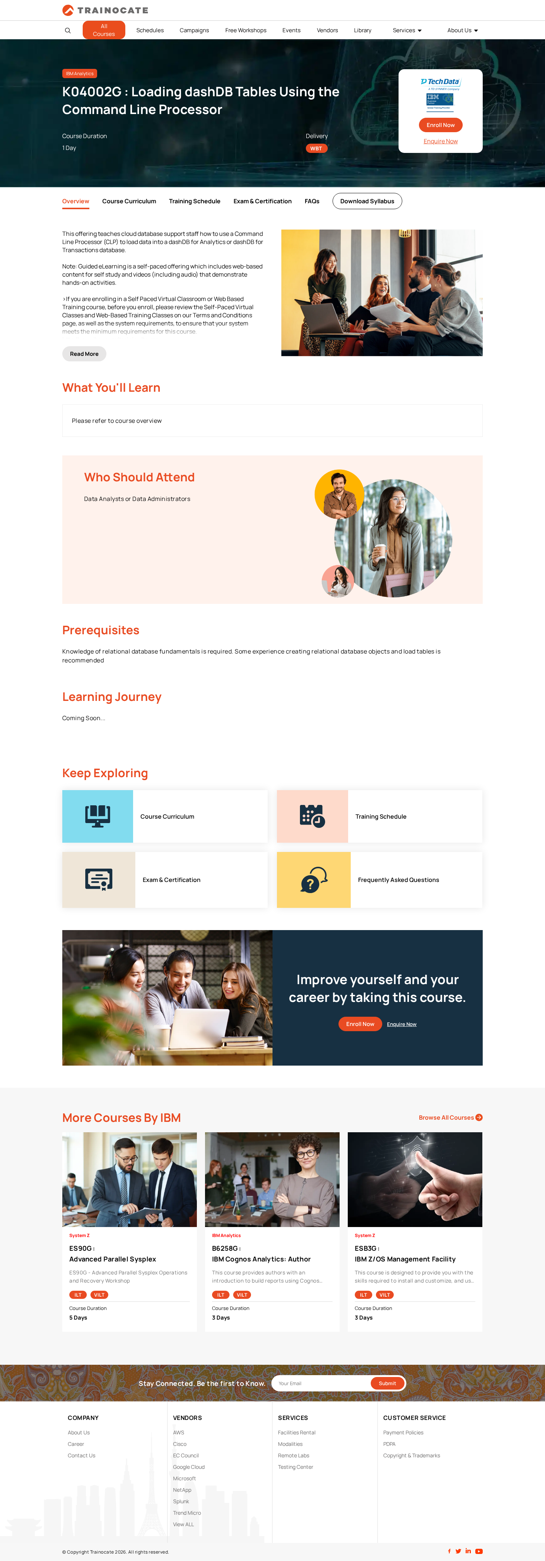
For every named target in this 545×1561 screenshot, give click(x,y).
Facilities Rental (297, 1432)
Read (84, 354)
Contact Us (81, 1455)
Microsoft (184, 1478)
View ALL (183, 1524)
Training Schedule (195, 201)
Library (362, 30)
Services (404, 30)
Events (292, 30)
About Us (459, 30)
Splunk (181, 1501)
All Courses (104, 30)
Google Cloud (189, 1466)
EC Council (186, 1455)
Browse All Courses (447, 1117)
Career (76, 1443)
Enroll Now (441, 125)
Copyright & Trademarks (411, 1455)
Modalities (290, 1443)
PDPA (389, 1443)
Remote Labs (293, 1455)
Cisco (179, 1443)
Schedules (150, 30)
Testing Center (295, 1466)
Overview (75, 201)
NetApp (182, 1489)
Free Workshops (246, 30)
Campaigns (194, 30)
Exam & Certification (263, 201)
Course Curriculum (129, 201)
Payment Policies (403, 1432)
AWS (178, 1432)
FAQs (312, 201)
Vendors (327, 30)
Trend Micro (187, 1512)
